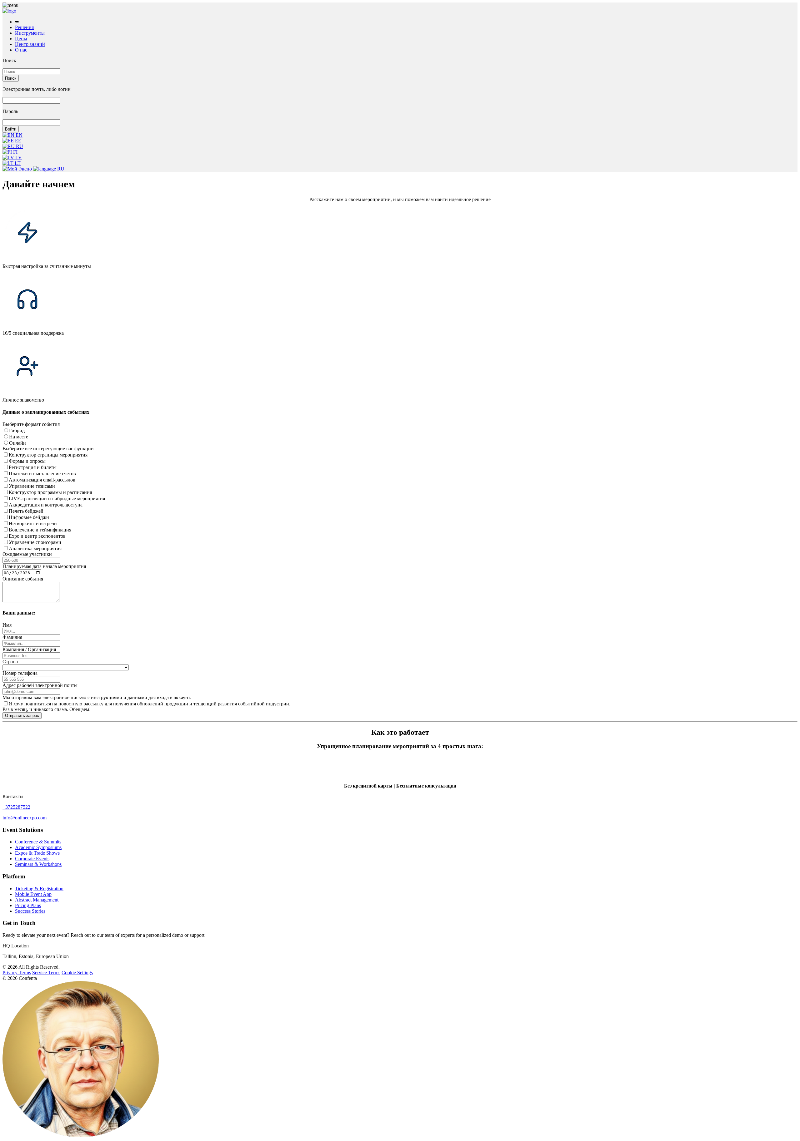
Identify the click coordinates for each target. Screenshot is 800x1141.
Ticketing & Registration (39, 888)
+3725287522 (16, 807)
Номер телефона (20, 673)
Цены (21, 38)
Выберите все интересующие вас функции (48, 448)
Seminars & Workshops (38, 864)
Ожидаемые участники (27, 554)
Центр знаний (30, 44)
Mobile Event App (33, 894)
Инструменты (30, 33)
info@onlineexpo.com (24, 817)
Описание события (22, 578)
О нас (21, 49)
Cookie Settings (77, 972)
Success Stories (30, 911)
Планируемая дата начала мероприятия (44, 566)
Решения (24, 27)
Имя (7, 625)
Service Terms (46, 972)
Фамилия (12, 637)
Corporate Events (32, 858)
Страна (10, 661)
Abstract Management (36, 899)
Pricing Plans (28, 905)
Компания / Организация (29, 649)
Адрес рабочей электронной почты (40, 685)
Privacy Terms (16, 972)
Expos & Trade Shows (37, 853)
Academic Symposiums (38, 847)
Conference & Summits (38, 841)
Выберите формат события (31, 424)
